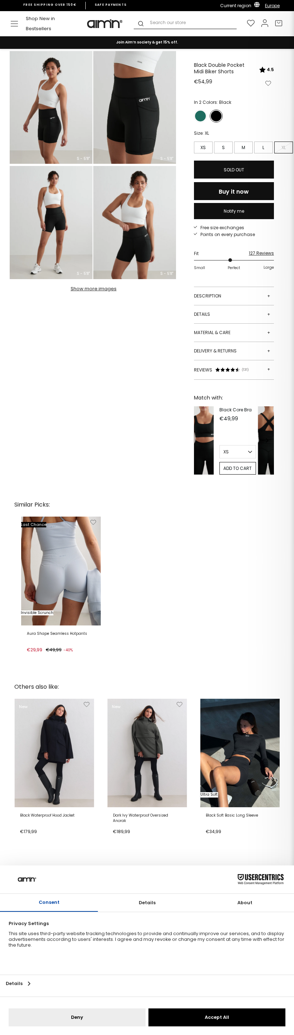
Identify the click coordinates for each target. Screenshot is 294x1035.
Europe (272, 6)
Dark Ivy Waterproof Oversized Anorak (140, 818)
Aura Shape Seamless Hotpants (57, 633)
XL (283, 147)
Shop (32, 18)
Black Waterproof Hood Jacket (47, 815)
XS (203, 147)
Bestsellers (38, 28)
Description (232, 296)
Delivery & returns (232, 351)
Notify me (234, 211)
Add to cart (41, 659)
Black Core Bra (235, 410)
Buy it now (234, 192)
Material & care (232, 332)
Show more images (94, 289)
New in (47, 18)
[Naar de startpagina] (105, 23)
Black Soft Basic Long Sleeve (232, 815)
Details (232, 314)
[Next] (267, 440)
